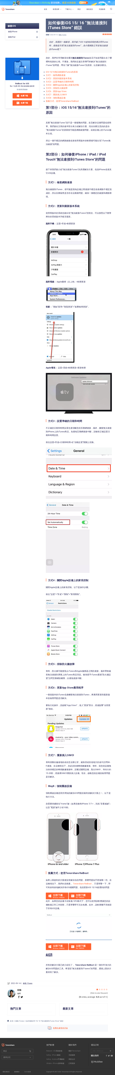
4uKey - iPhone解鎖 (53, 1055)
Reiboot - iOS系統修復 (54, 1051)
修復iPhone (12, 32)
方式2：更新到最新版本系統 (59, 78)
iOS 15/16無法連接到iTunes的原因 (62, 72)
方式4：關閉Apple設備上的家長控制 (62, 85)
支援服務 (102, 9)
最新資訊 (89, 9)
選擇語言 (7, 1057)
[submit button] (30, 1051)
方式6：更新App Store (56, 91)
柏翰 (47, 35)
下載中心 (68, 9)
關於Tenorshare (74, 1051)
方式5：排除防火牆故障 (56, 88)
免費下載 (24, 96)
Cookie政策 (27, 1072)
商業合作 (72, 1059)
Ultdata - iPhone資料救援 (55, 1063)
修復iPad (11, 37)
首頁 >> (12, 1021)
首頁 (45, 9)
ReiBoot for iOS (22, 84)
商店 (79, 9)
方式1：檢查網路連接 (55, 75)
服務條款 (17, 1072)
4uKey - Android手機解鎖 (55, 1059)
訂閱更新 (72, 1063)
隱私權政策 (6, 1072)
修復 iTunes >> (20, 1021)
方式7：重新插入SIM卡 (56, 94)
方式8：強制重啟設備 (55, 98)
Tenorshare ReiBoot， (83, 883)
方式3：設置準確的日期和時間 (60, 81)
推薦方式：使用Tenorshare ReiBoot (62, 101)
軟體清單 (56, 9)
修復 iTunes (62, 35)
